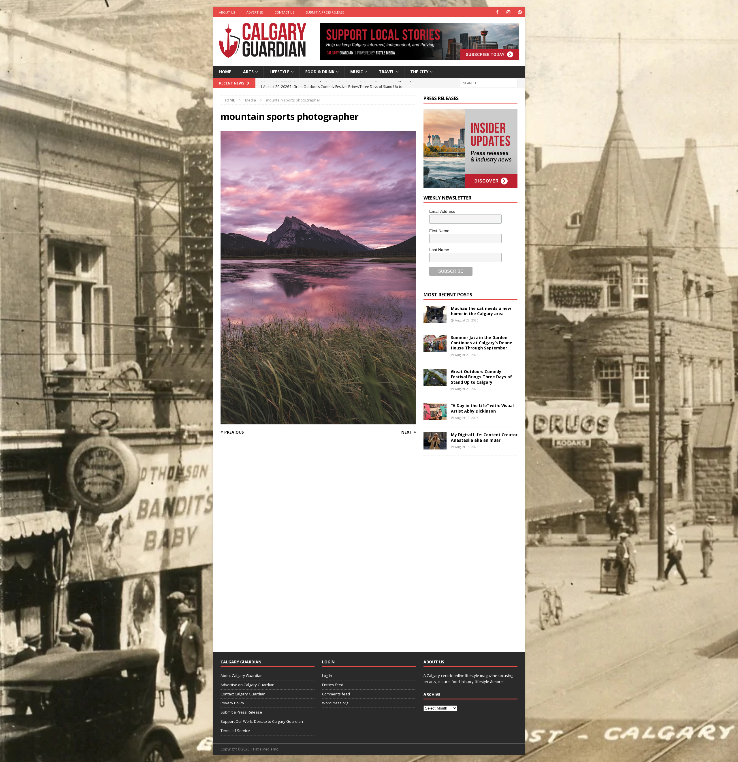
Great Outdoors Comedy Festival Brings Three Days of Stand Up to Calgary (481, 377)
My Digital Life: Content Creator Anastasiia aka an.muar (484, 437)
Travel (386, 71)
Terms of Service (235, 730)
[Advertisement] (466, 549)
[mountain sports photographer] (318, 421)
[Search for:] (488, 82)
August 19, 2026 (466, 417)
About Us (227, 12)
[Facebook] (497, 12)
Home (225, 71)
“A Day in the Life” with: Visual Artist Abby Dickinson (482, 408)
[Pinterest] (520, 12)
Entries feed (332, 684)
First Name (439, 230)
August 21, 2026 (466, 355)
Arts (248, 71)
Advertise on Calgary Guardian (247, 684)
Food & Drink (319, 71)
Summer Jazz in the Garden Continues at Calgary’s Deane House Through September (481, 343)
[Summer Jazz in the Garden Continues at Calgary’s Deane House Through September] (435, 343)
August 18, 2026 (466, 447)
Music (356, 71)
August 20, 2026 (466, 389)
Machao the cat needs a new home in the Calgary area (481, 311)
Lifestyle (279, 71)
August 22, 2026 (466, 320)
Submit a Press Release (325, 12)
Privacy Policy (232, 702)
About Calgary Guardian (242, 675)
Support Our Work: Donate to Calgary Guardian (262, 721)
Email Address (442, 211)
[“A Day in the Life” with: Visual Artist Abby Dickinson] (435, 411)
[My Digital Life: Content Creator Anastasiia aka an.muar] (435, 440)
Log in (327, 675)
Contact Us (284, 12)
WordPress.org (335, 702)
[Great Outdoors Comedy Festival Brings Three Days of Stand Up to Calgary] (435, 377)
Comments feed (336, 694)
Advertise (254, 12)
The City (419, 71)
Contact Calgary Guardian (243, 694)
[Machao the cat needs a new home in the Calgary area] (435, 314)
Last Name (439, 249)
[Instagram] (508, 12)
